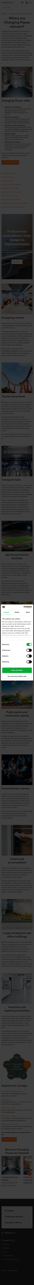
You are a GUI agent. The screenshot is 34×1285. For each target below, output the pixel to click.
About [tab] (28, 612)
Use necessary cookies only (17, 676)
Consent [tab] (6, 612)
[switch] (29, 650)
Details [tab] (17, 612)
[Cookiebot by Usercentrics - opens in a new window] (24, 607)
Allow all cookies (17, 670)
